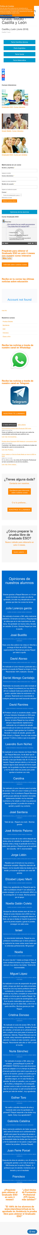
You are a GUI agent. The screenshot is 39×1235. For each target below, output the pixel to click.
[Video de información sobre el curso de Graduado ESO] (19, 232)
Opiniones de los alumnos (19, 212)
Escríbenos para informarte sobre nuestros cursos (19, 491)
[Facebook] (19, 70)
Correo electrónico (8, 176)
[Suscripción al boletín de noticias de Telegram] (19, 395)
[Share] (19, 79)
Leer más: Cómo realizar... (9, 464)
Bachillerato (6, 325)
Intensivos (6, 333)
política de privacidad (25, 13)
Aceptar (17, 17)
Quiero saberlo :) (19, 552)
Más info (7, 258)
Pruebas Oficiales (8, 321)
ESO (4, 329)
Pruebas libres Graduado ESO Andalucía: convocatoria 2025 (19, 441)
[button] (5, 588)
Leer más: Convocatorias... (9, 437)
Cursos (4, 192)
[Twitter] (19, 73)
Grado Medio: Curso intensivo (12, 131)
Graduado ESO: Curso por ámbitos (14, 155)
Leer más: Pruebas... (8, 450)
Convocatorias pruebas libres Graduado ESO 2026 (16, 428)
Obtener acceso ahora (9, 201)
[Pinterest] (19, 76)
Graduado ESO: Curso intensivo (13, 107)
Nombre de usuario (8, 184)
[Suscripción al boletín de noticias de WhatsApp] (19, 360)
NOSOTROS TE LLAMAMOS (14, 413)
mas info (4, 310)
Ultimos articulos (9, 425)
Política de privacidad (6, 15)
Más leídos (22, 425)
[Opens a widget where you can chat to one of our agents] (32, 1231)
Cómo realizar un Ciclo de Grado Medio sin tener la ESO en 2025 (19, 455)
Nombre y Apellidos (8, 168)
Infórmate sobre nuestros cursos (15, 264)
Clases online (6, 336)
